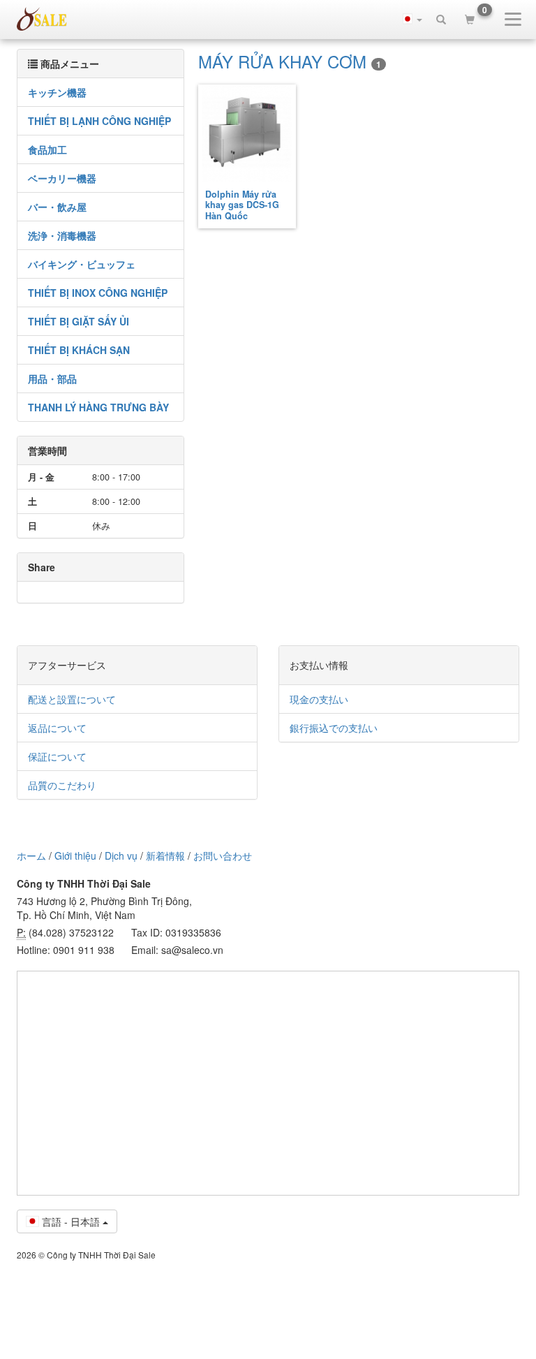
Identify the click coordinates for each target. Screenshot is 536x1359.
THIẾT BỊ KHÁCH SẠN (79, 350)
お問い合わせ (222, 855)
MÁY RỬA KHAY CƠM (289, 61)
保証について (57, 756)
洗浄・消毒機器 (62, 235)
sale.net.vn (42, 19)
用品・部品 (52, 378)
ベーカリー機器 (62, 178)
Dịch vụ (121, 855)
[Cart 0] (470, 19)
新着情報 (165, 855)
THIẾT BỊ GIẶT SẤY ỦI (78, 321)
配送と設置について (72, 699)
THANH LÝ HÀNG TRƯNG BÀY (98, 407)
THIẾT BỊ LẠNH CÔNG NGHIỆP (99, 121)
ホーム (31, 855)
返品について (57, 728)
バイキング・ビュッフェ (81, 264)
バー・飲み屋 (57, 207)
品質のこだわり (62, 785)
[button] (412, 19)
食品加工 (47, 149)
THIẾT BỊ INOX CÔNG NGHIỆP (98, 293)
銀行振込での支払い (334, 728)
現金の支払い (319, 699)
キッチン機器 (57, 92)
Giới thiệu (75, 855)
